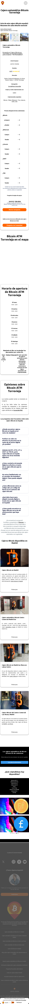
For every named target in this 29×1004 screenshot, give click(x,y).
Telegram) (14, 355)
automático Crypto (10, 627)
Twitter (8, 355)
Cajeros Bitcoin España (5, 29)
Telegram (21, 522)
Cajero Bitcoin (13, 676)
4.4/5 (10, 71)
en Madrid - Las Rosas (7, 723)
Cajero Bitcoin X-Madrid (17, 581)
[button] (10, 833)
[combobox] (6, 1002)
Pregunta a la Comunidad (14, 225)
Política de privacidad (20, 1000)
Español (6, 1002)
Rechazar (19, 1002)
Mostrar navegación (14, 209)
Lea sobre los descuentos (14, 762)
